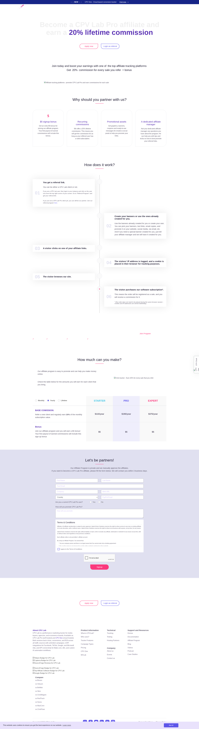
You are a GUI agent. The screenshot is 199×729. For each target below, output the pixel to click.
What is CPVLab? (87, 633)
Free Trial (177, 9)
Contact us (111, 658)
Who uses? (85, 637)
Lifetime (64, 400)
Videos (130, 648)
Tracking (110, 633)
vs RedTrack (39, 698)
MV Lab (145, 9)
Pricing (123, 9)
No (102, 502)
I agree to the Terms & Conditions (71, 549)
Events (109, 654)
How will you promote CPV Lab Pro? (68, 507)
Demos (130, 633)
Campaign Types (87, 644)
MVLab (83, 655)
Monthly (41, 400)
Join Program (145, 334)
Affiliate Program (134, 640)
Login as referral (110, 46)
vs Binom (38, 680)
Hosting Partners (113, 640)
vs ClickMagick (40, 695)
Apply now (89, 46)
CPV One (160, 9)
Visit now (123, 2)
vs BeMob (39, 687)
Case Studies (133, 654)
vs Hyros (38, 702)
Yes (94, 502)
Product (93, 9)
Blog (129, 644)
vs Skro (38, 691)
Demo (134, 9)
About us (110, 651)
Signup (99, 567)
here (55, 203)
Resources (108, 9)
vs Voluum (39, 684)
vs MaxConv (39, 706)
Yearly (52, 400)
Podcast (131, 651)
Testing (109, 637)
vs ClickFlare (40, 709)
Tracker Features (87, 640)
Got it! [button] (171, 725)
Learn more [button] (67, 725)
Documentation (133, 637)
